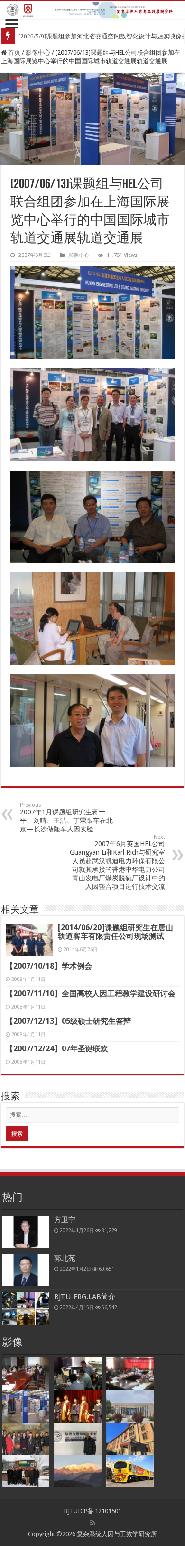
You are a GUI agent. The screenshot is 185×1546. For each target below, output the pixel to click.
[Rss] (92, 1522)
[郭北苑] (25, 1270)
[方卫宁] (25, 1232)
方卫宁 (64, 1220)
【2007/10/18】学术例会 (49, 966)
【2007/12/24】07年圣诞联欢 (57, 1048)
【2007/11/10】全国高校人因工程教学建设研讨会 (91, 993)
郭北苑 (64, 1258)
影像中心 (38, 52)
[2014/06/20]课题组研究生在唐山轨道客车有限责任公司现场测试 (115, 932)
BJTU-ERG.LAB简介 (84, 1296)
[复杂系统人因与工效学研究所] (92, 10)
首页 (13, 52)
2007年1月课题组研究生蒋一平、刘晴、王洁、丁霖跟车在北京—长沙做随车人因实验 (66, 817)
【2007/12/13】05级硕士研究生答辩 (68, 1021)
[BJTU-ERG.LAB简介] (25, 1308)
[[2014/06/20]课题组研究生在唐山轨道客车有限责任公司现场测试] (29, 940)
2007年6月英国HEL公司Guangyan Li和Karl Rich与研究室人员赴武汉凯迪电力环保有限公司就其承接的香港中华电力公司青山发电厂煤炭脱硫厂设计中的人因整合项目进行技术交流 (117, 862)
